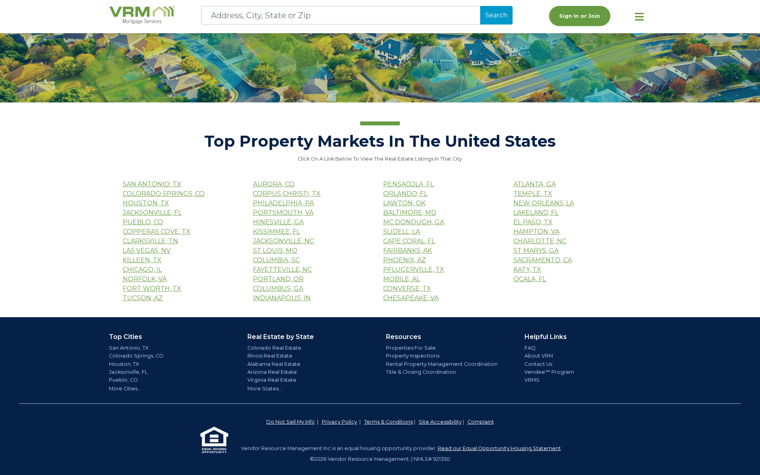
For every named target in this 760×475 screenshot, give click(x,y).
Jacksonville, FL (128, 372)
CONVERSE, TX (407, 288)
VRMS (532, 380)
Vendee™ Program (549, 372)
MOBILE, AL (401, 279)
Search (496, 15)
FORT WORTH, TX (152, 288)
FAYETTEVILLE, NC (282, 269)
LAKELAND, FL (536, 212)
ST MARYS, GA (536, 250)
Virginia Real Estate (271, 380)
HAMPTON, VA (536, 231)
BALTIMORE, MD (409, 212)
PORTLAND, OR (278, 279)
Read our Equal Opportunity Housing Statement (499, 448)
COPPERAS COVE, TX (156, 231)
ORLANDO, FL (405, 193)
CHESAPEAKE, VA (411, 298)
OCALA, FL (529, 279)
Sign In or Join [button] (579, 16)
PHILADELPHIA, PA (283, 203)
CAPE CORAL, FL (409, 241)
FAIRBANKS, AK (407, 250)
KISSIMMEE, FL (276, 231)
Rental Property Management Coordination (442, 364)
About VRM (538, 356)
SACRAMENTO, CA (542, 260)
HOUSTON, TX (146, 203)
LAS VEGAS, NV (147, 250)
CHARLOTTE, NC (539, 241)
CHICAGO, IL (142, 269)
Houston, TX (124, 364)
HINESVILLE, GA (278, 222)
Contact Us (538, 364)
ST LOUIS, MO (275, 250)
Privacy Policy (339, 422)
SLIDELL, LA (401, 231)
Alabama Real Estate (273, 364)
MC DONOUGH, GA (413, 222)
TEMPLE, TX (532, 193)
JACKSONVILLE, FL (152, 212)
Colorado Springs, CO (136, 356)
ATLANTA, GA (534, 184)
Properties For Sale (411, 348)
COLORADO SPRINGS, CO (164, 193)
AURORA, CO (273, 184)
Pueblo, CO (123, 380)
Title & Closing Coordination (421, 372)
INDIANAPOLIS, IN (282, 298)
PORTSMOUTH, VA (283, 212)
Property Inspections (412, 356)
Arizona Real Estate (272, 372)
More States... (264, 389)
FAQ (530, 348)
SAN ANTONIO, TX (152, 184)
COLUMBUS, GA (278, 288)
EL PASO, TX (533, 222)
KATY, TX (527, 269)
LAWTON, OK (404, 203)
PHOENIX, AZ (404, 260)
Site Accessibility (440, 422)
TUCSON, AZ (143, 298)
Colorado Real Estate (274, 348)
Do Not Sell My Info (290, 422)
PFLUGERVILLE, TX (413, 269)
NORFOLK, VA (145, 279)
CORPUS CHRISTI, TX (287, 193)
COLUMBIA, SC (276, 260)
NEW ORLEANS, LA (543, 203)
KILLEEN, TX (142, 260)
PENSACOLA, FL (408, 184)
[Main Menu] (639, 16)
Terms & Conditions (388, 422)
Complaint (480, 422)
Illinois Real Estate (270, 356)
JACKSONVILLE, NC (283, 241)
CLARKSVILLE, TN (150, 241)
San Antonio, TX (128, 348)
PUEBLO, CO (143, 222)
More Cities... (125, 389)
